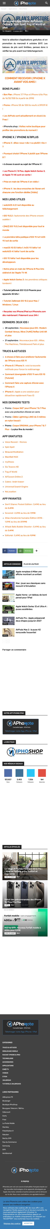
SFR (4, 1150)
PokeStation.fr (8, 1131)
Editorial (9, 535)
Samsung (6, 1146)
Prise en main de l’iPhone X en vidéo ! (21, 181)
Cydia (4, 1076)
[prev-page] (3, 641)
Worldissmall (7, 1153)
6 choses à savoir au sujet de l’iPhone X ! (23, 164)
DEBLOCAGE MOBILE (10, 1051)
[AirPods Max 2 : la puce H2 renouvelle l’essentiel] (8, 632)
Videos (5, 1073)
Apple (5, 577)
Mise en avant (10, 877)
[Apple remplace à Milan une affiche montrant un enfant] (8, 574)
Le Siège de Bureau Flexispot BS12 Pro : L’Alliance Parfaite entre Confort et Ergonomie (23, 871)
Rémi (18, 877)
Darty (4, 1116)
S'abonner (42, 770)
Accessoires (7, 1062)
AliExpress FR (7, 1097)
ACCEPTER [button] (28, 1223)
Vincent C (8, 31)
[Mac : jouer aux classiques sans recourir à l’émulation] (8, 586)
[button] (4, 3)
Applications (13, 9)
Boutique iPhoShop (9, 1105)
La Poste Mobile (8, 1123)
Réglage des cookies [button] (12, 1223)
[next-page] (7, 641)
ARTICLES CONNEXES (12, 564)
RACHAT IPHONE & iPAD (11, 1055)
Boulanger (6, 1101)
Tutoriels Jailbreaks (11, 1084)
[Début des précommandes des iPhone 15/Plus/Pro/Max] (25, 894)
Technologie (7, 1058)
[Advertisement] (25, 815)
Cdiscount (6, 1112)
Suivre (19, 770)
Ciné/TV (5, 1069)
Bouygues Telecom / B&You (13, 1108)
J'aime (8, 770)
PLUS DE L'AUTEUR (31, 564)
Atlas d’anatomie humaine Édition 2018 (23, 518)
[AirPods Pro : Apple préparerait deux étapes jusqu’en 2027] (8, 621)
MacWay (5, 1127)
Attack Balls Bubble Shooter (18, 526)
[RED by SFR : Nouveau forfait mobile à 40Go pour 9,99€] (25, 923)
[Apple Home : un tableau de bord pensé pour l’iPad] (8, 597)
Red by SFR (6, 1138)
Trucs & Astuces (9, 1047)
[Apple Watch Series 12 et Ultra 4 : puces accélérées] (8, 609)
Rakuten (5, 1135)
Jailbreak (6, 1080)
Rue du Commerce (9, 1142)
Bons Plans (23, 9)
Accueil (3, 9)
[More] (36, 550)
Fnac (4, 1120)
